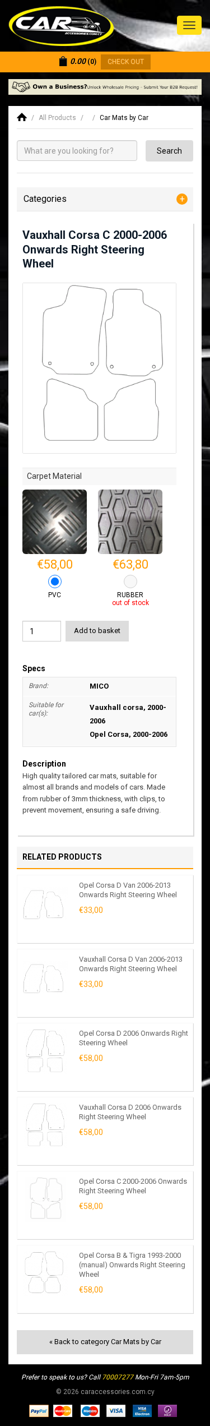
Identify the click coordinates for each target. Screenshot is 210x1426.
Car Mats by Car (124, 118)
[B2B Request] (105, 87)
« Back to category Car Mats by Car (105, 1341)
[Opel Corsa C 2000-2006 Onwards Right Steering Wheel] (45, 1199)
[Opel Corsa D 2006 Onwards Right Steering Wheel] (45, 1051)
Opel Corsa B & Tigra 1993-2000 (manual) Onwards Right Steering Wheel (132, 1264)
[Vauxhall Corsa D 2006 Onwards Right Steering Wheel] (45, 1125)
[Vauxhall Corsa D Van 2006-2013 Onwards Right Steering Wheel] (45, 977)
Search (169, 150)
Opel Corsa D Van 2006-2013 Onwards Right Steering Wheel (128, 890)
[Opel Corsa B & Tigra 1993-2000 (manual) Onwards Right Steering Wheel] (45, 1273)
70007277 (117, 1377)
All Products (57, 118)
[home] (22, 118)
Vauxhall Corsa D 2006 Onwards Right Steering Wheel (130, 1112)
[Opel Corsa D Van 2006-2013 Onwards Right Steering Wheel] (45, 903)
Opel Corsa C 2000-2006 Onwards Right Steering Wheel (133, 1186)
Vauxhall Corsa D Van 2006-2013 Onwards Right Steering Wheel (131, 964)
